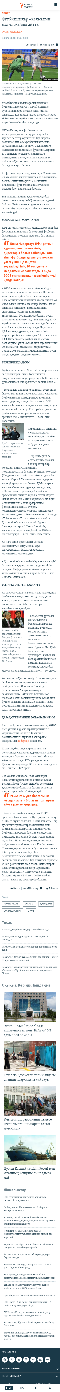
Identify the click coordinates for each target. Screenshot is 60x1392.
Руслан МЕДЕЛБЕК (12, 32)
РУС (22, 1388)
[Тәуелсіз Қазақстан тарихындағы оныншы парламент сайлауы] (30, 1056)
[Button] (31, 45)
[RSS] (40, 1360)
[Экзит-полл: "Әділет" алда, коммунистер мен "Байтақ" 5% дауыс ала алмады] (30, 1007)
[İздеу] (50, 1388)
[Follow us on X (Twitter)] (12, 1360)
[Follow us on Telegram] (33, 1360)
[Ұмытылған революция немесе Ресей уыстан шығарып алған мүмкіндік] (30, 1101)
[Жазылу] (47, 1360)
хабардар (23, 741)
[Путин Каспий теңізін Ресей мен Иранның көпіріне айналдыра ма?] (30, 1150)
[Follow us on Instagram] (26, 1360)
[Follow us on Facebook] (5, 1360)
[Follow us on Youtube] (19, 1360)
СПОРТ (6, 13)
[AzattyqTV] (36, 1388)
